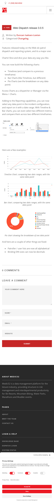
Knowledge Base (10, 441)
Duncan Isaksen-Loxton (28, 35)
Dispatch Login (9, 446)
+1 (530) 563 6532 (15, 3)
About (5, 414)
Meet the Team (9, 419)
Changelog (23, 38)
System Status (9, 450)
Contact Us (7, 423)
